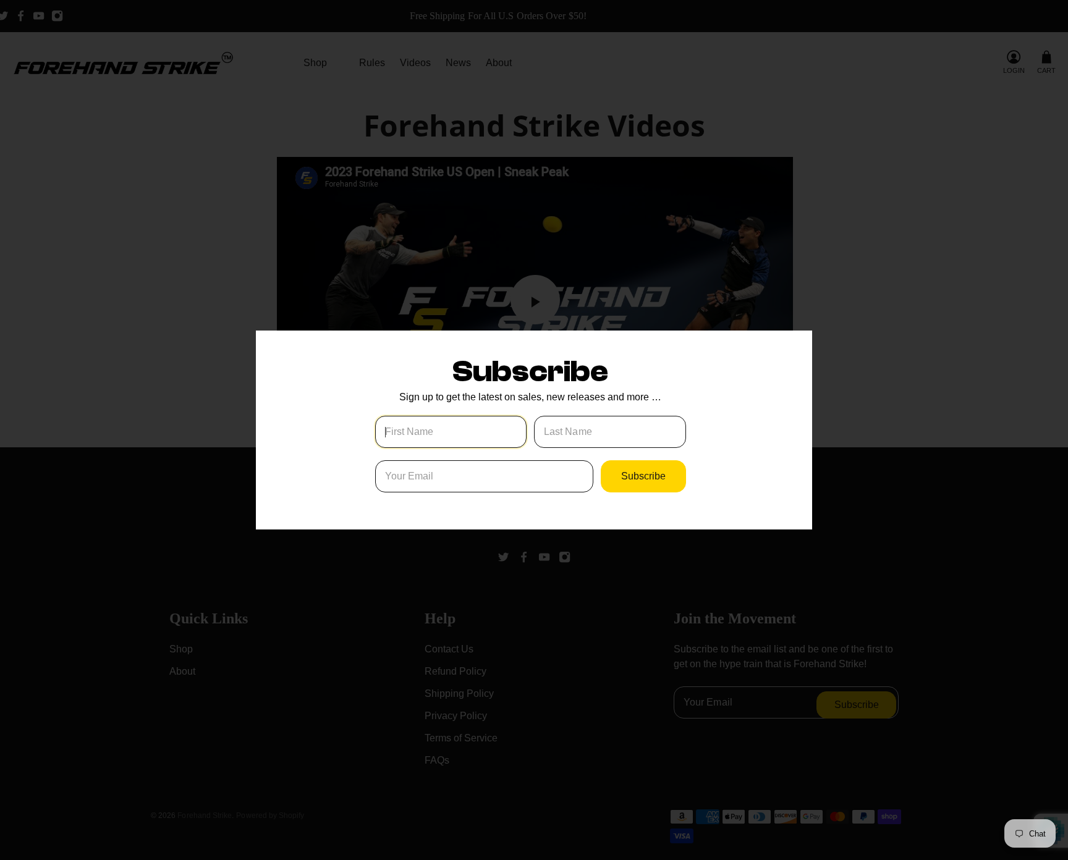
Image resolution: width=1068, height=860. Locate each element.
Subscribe (643, 476)
